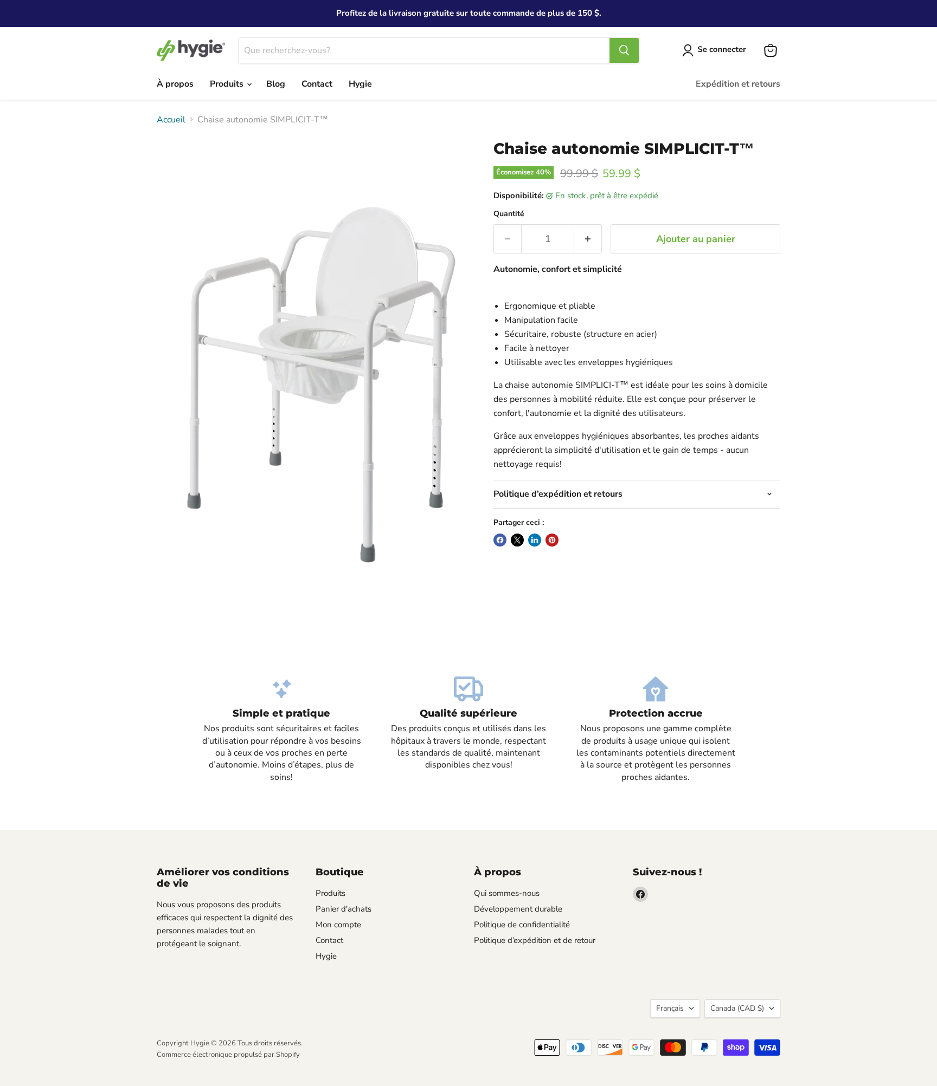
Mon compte (338, 924)
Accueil (171, 120)
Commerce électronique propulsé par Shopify (228, 1054)
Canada (737, 1008)
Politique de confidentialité (522, 924)
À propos (175, 84)
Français (670, 1008)
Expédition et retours (738, 84)
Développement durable (518, 908)
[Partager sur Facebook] (499, 540)
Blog (275, 84)
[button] (716, 50)
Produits (228, 84)
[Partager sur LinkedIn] (534, 540)
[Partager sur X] (517, 540)
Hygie (360, 84)
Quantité (508, 214)
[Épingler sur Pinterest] (552, 540)
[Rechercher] (624, 50)
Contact (316, 84)
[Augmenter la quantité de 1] (588, 239)
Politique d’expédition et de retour (534, 940)
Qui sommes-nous (507, 893)
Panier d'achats (343, 908)
